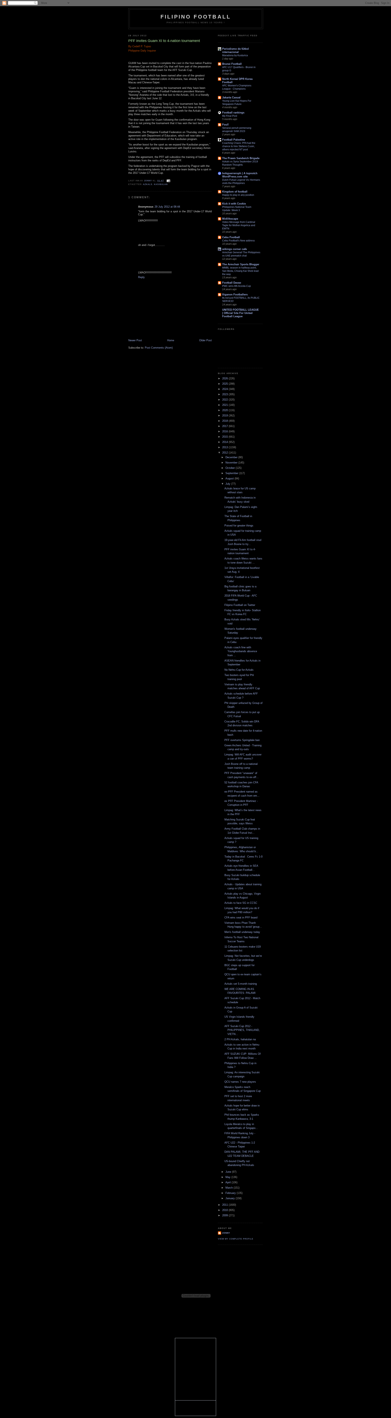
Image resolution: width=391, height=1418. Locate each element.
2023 (225, 394)
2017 (225, 426)
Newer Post (135, 340)
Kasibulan (161, 184)
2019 (225, 415)
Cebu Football (231, 237)
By (130, 46)
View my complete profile (235, 1239)
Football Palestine (233, 139)
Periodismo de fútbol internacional (235, 50)
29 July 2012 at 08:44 (167, 206)
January (230, 1198)
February (231, 1193)
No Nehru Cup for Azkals (239, 669)
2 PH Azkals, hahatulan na (240, 1039)
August (230, 478)
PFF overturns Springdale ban (242, 740)
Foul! (225, 124)
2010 (225, 1210)
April (228, 1182)
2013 (225, 447)
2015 (225, 436)
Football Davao (231, 282)
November (231, 462)
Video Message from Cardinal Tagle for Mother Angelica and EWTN (238, 225)
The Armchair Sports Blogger (240, 264)
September (232, 473)
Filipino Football (195, 17)
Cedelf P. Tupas (141, 46)
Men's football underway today (242, 932)
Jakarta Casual (231, 97)
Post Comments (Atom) (159, 347)
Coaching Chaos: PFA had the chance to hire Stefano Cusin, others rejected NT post (238, 146)
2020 (225, 410)
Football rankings (233, 112)
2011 (225, 1204)
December (231, 457)
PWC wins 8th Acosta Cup (236, 286)
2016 (225, 431)
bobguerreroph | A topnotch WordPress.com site (239, 175)
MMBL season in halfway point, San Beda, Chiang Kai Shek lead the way (240, 271)
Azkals (147, 184)
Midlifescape (230, 218)
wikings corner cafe (234, 249)
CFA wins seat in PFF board (240, 917)
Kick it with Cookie (234, 203)
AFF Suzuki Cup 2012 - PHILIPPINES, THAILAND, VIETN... (242, 1030)
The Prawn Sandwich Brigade (240, 158)
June (228, 1171)
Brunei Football (232, 63)
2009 (225, 1215)
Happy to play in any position (238, 195)
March (229, 1187)
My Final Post (229, 115)
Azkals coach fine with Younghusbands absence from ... (240, 651)
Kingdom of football (234, 191)
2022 (225, 399)
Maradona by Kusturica (235, 55)
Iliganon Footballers (235, 294)
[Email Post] (168, 180)
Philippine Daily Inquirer (142, 50)
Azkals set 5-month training (240, 983)
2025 (225, 383)
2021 (225, 404)
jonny (226, 1233)
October (230, 467)
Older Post (205, 340)
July (228, 483)
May (228, 1177)
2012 (225, 452)
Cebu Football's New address (238, 240)
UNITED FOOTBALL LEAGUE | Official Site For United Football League (240, 313)
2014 (225, 442)
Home (170, 340)
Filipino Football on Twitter (239, 605)
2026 (225, 378)
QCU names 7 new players (240, 1081)
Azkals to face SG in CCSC (240, 902)
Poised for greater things (238, 525)
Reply (141, 277)
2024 (225, 389)
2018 (225, 420)
